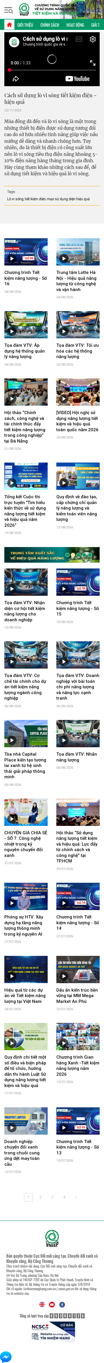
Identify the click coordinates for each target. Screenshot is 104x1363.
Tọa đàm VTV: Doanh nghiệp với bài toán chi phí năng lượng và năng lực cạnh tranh (77, 687)
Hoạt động (75, 25)
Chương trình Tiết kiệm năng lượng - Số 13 (77, 1147)
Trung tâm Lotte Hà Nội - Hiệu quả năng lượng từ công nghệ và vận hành (76, 281)
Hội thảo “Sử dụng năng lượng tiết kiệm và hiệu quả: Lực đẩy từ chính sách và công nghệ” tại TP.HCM (76, 847)
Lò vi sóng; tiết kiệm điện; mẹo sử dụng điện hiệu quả (48, 199)
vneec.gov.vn (66, 1288)
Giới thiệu (25, 25)
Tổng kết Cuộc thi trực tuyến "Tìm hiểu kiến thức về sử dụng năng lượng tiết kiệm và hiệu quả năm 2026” (25, 511)
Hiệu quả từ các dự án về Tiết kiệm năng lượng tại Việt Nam (25, 996)
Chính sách (49, 25)
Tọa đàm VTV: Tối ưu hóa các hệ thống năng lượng (77, 351)
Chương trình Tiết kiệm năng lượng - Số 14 (77, 922)
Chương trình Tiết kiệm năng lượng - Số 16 (25, 278)
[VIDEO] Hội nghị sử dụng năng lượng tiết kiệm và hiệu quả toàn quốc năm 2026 (77, 421)
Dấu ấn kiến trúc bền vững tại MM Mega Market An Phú (77, 996)
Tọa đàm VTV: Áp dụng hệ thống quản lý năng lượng (24, 351)
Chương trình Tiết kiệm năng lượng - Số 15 (77, 608)
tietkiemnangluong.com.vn (39, 1288)
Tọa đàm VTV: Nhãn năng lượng (76, 757)
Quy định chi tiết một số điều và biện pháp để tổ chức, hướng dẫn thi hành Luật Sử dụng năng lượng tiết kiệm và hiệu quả (25, 1071)
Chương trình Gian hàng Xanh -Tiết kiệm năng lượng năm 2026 (77, 1066)
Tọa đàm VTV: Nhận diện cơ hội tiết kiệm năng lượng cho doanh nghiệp (24, 611)
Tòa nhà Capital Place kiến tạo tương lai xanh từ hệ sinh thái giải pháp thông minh (25, 765)
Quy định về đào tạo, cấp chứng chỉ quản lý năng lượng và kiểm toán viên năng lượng (76, 508)
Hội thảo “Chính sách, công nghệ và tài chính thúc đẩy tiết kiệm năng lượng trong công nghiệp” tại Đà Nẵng (24, 427)
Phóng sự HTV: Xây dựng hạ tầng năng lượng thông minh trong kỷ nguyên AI (23, 925)
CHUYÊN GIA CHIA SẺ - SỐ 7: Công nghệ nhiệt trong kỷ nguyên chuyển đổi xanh (25, 844)
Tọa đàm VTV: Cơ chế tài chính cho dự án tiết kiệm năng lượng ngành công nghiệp (25, 687)
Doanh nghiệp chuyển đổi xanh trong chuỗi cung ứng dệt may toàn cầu (22, 1153)
